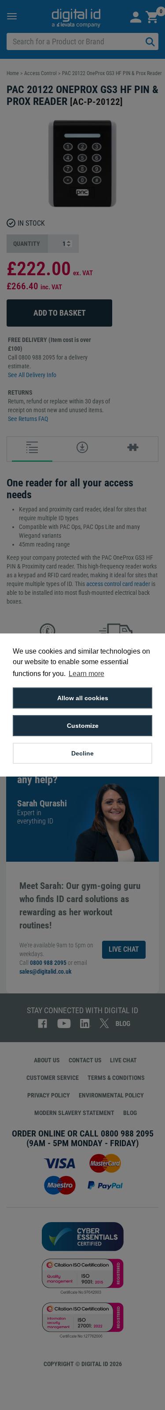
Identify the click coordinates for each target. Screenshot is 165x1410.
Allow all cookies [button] (82, 697)
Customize (83, 725)
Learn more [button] (86, 673)
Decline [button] (82, 753)
